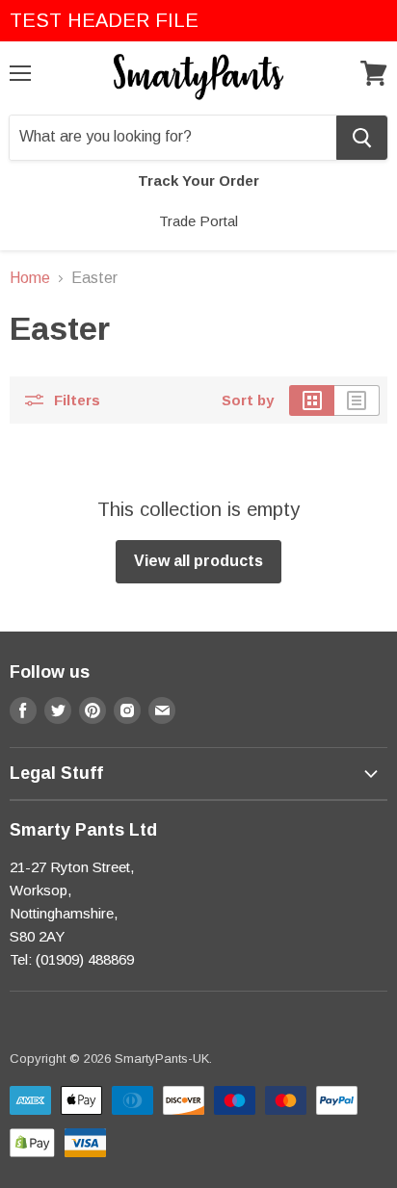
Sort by (248, 400)
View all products (198, 561)
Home (30, 278)
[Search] (361, 138)
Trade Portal (198, 221)
